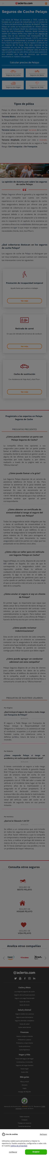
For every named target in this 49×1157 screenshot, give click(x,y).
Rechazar (43, 1134)
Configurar (13, 1152)
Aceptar (36, 1151)
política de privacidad (19, 1146)
